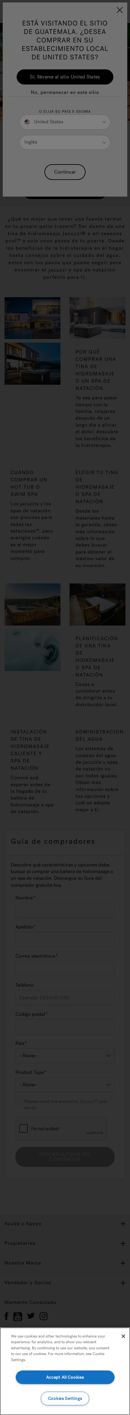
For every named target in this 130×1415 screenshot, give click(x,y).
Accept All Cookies (65, 1377)
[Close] (123, 1336)
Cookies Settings (65, 1398)
